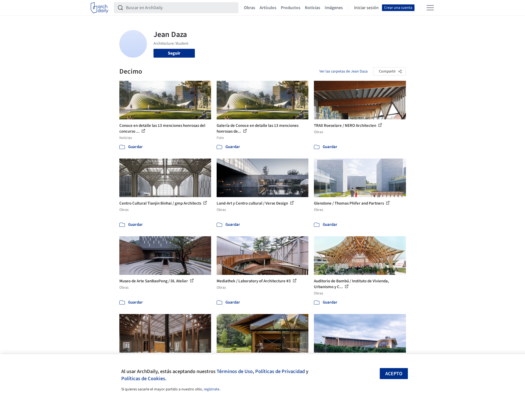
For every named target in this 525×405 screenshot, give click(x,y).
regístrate (211, 389)
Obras (249, 8)
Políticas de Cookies (143, 378)
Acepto (393, 373)
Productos (290, 8)
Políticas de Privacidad (280, 371)
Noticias (312, 8)
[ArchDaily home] (99, 7)
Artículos (268, 8)
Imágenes (334, 8)
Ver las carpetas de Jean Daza (343, 71)
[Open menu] (430, 7)
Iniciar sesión (366, 8)
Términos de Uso (235, 371)
